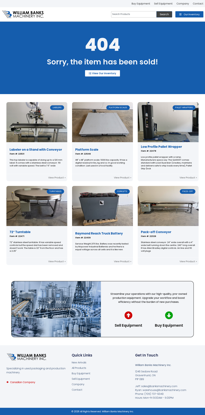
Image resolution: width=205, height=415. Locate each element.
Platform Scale (86, 149)
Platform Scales (118, 107)
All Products (79, 368)
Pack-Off (187, 191)
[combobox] (133, 14)
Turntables (55, 191)
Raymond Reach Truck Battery (99, 233)
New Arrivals (79, 362)
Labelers (57, 107)
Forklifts (122, 191)
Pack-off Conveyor (156, 232)
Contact (77, 390)
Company (78, 384)
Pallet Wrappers (184, 107)
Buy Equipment (81, 373)
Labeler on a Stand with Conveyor (36, 149)
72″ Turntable (20, 232)
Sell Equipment (81, 379)
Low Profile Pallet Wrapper (161, 147)
